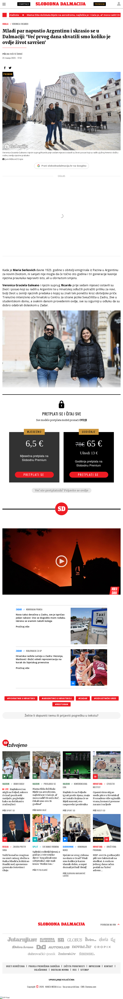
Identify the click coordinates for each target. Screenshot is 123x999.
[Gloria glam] (113, 939)
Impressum (94, 966)
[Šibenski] (86, 954)
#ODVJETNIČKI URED (105, 698)
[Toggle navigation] (4, 4)
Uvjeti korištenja (15, 966)
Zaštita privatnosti (74, 966)
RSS (75, 969)
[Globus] (75, 939)
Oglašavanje (40, 969)
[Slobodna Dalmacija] (60, 4)
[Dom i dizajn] (41, 946)
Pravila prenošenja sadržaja (44, 966)
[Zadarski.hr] (67, 954)
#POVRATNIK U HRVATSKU (21, 698)
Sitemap (84, 969)
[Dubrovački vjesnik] (42, 954)
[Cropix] (102, 946)
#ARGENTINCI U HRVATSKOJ (57, 698)
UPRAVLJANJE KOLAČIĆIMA (61, 979)
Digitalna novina (60, 969)
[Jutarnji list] (22, 939)
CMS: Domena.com (88, 986)
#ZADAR (82, 698)
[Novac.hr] (81, 946)
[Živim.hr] (90, 939)
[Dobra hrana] (23, 946)
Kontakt (108, 966)
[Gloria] (103, 939)
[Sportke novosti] (61, 939)
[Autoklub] (59, 946)
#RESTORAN (61, 704)
